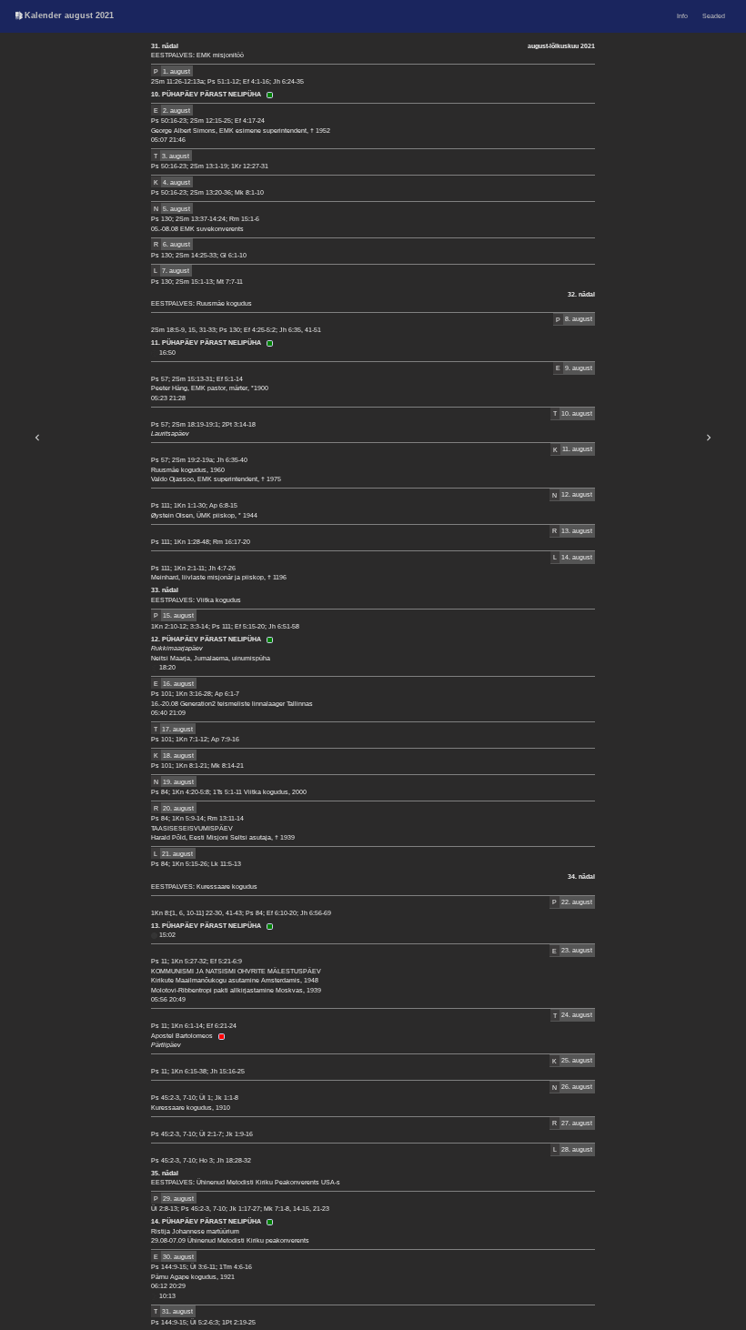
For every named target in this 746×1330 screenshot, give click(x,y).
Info (682, 16)
